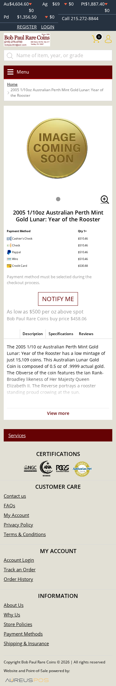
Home (12, 84)
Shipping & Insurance (26, 643)
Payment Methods (23, 634)
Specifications (61, 333)
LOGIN (47, 27)
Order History (18, 579)
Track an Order (20, 569)
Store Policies (18, 624)
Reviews (86, 333)
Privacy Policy (18, 525)
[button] (58, 199)
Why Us (12, 614)
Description (33, 333)
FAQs (9, 505)
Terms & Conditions (25, 534)
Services (17, 435)
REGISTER (27, 27)
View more (58, 413)
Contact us (15, 496)
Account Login (19, 560)
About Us (14, 605)
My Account (16, 515)
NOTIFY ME (58, 299)
